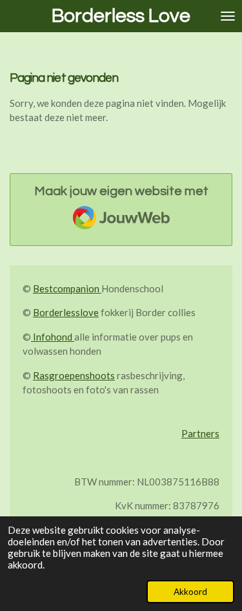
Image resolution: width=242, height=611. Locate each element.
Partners (200, 433)
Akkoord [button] (190, 592)
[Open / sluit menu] (228, 16)
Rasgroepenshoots (74, 375)
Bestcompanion (67, 288)
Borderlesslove (66, 312)
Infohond (52, 337)
